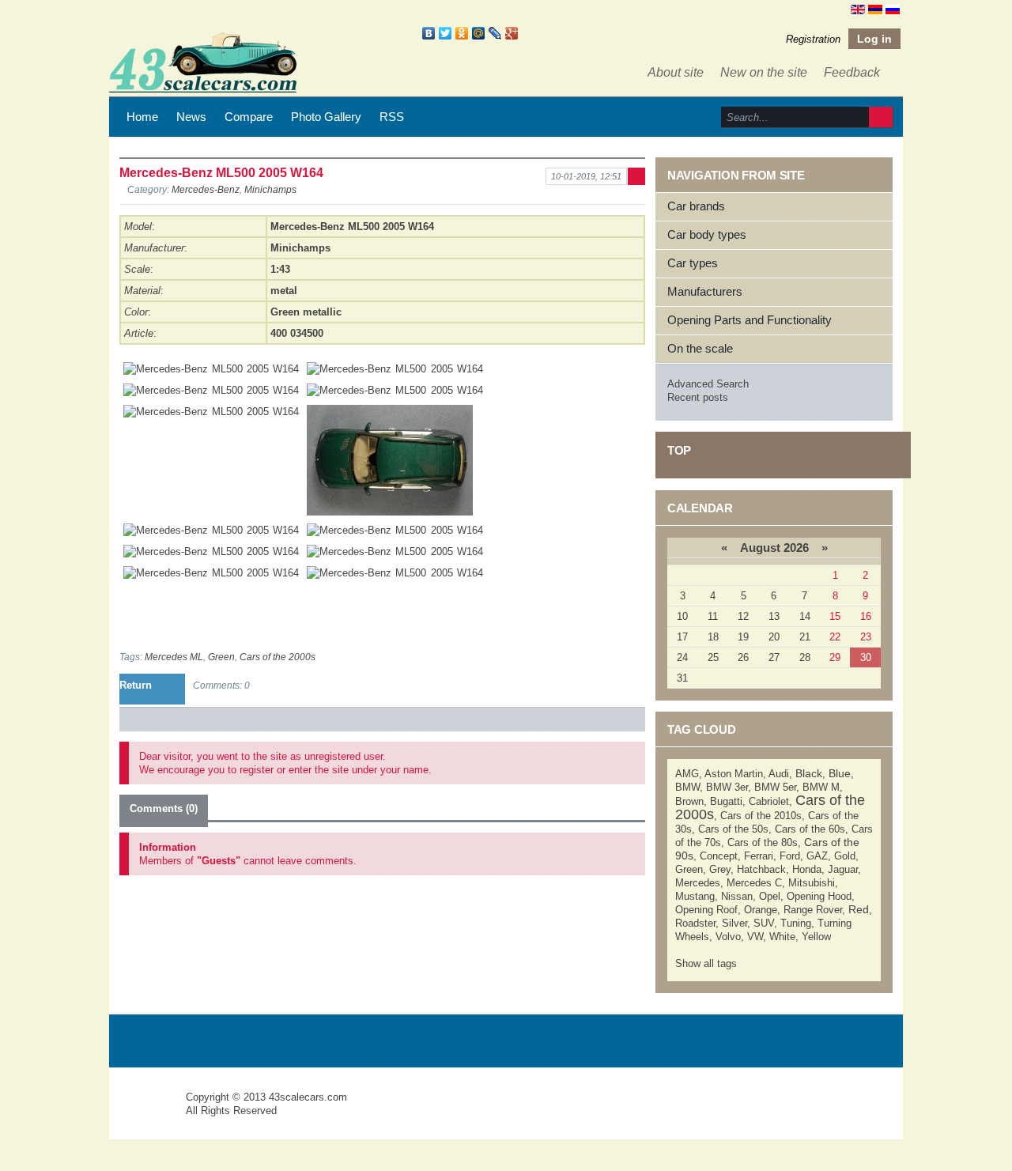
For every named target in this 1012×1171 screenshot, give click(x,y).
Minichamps (270, 189)
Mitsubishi (811, 883)
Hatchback (761, 869)
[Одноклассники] (462, 33)
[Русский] (893, 8)
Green (221, 657)
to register (251, 770)
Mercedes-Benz (206, 189)
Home (142, 116)
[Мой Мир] (478, 33)
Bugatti (726, 801)
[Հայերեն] (875, 8)
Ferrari (758, 856)
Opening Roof (706, 910)
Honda (806, 869)
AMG (687, 774)
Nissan (737, 896)
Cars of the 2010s (761, 816)
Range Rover (813, 910)
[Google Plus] (512, 33)
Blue (840, 773)
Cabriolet (769, 801)
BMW (687, 787)
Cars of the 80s (762, 842)
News (191, 116)
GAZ (817, 856)
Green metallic (306, 312)
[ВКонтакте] (429, 33)
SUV (763, 923)
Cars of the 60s (810, 829)
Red (858, 909)
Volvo (728, 936)
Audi (778, 774)
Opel (769, 896)
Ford (790, 856)
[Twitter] (445, 33)
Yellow (816, 936)
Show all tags (706, 963)
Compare (249, 116)
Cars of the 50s (733, 829)
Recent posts (697, 397)
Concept (719, 856)
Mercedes (697, 883)
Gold (844, 856)
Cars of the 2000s (277, 657)
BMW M (821, 787)
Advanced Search (708, 384)
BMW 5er (775, 787)
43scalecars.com (308, 1097)
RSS (392, 116)
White (782, 936)
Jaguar (843, 869)
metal (283, 291)
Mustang (695, 896)
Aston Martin (733, 774)
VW (755, 936)
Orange (760, 910)
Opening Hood (819, 896)
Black (808, 773)
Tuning (795, 923)
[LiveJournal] (495, 33)
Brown (689, 801)
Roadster (695, 923)
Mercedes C (754, 883)
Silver (734, 923)
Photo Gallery (326, 116)
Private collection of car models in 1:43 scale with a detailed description (148, 1111)
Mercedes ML (174, 657)
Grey (720, 869)
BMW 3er (727, 787)
